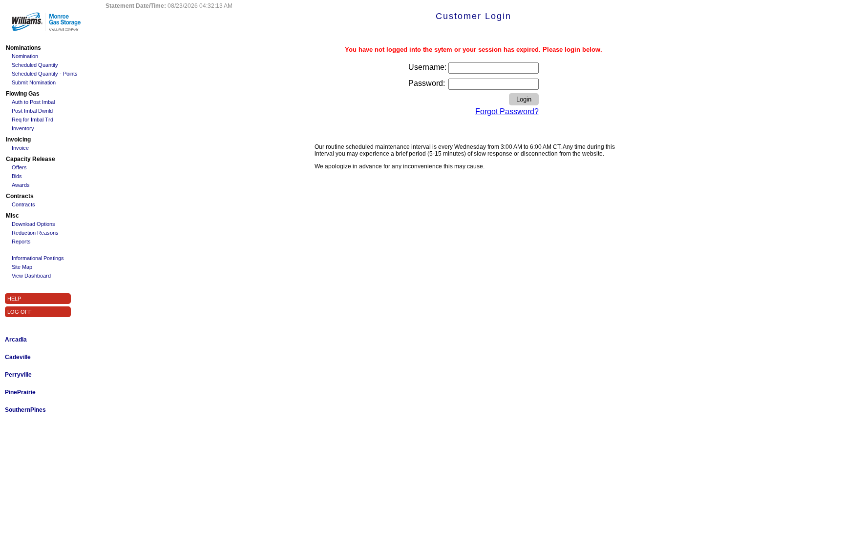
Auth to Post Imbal (33, 102)
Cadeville (18, 357)
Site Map (22, 267)
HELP (14, 299)
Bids (17, 176)
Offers (19, 167)
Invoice (20, 148)
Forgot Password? (507, 111)
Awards (21, 185)
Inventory (23, 128)
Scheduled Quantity (35, 65)
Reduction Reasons (35, 233)
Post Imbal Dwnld (32, 111)
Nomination (25, 56)
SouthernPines (25, 409)
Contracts (23, 204)
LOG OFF (19, 312)
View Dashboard (31, 276)
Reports (21, 241)
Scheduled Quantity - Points (45, 74)
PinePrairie (20, 392)
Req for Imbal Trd (32, 119)
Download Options (33, 224)
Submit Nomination (34, 82)
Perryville (18, 374)
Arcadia (16, 339)
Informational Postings (38, 258)
